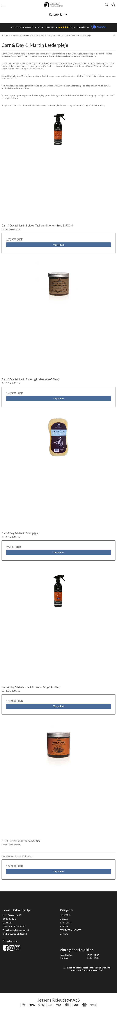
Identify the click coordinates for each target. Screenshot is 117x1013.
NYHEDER (65, 915)
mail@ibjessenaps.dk (19, 930)
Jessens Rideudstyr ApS (58, 1000)
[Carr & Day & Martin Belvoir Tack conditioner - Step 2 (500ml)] (58, 165)
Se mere (64, 933)
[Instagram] (11, 949)
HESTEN (64, 926)
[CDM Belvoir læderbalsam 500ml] (58, 780)
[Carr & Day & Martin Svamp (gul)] (58, 472)
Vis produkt (58, 245)
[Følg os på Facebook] (6, 949)
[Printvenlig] (114, 35)
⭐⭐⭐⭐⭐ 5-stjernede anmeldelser (73, 27)
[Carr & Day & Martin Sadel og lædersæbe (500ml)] (58, 319)
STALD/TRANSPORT (70, 930)
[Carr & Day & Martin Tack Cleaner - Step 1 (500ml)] (58, 626)
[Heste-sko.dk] (17, 949)
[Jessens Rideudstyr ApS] (58, 4)
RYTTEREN (65, 922)
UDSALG (64, 919)
